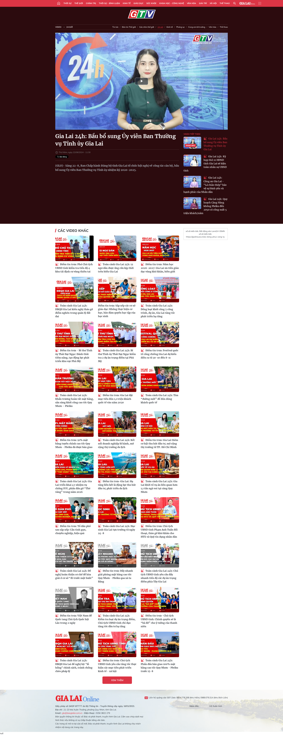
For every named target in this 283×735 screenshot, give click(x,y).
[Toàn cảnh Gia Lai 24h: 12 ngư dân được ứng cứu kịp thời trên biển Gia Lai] (117, 248)
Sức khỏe (151, 3)
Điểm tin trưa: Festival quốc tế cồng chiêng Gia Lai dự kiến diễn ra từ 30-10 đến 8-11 (159, 354)
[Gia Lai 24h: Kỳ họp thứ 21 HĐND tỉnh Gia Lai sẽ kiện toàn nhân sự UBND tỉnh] (192, 160)
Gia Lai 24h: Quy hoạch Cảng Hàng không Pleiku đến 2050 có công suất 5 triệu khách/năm (205, 206)
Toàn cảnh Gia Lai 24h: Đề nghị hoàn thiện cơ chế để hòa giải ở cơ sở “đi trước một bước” (74, 574)
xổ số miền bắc (192, 231)
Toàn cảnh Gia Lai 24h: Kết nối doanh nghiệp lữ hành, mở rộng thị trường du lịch (116, 444)
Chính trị (91, 3)
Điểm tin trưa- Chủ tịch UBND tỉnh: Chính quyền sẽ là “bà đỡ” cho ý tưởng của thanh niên (159, 621)
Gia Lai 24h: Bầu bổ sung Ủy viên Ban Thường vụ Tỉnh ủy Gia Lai (215, 144)
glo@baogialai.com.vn (72, 713)
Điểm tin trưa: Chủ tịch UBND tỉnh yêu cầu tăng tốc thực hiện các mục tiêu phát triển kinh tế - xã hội (117, 666)
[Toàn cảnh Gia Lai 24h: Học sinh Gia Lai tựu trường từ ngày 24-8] (117, 510)
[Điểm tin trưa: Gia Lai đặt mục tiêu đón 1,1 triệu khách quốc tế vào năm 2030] (117, 379)
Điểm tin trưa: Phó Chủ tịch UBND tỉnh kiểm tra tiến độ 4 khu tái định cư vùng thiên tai (74, 268)
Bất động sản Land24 (209, 231)
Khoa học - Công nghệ (171, 3)
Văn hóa (191, 3)
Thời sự (67, 3)
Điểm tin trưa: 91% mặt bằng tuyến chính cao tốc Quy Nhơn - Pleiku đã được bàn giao (73, 444)
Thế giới (78, 3)
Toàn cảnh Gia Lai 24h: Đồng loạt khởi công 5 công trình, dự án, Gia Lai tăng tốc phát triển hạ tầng (158, 311)
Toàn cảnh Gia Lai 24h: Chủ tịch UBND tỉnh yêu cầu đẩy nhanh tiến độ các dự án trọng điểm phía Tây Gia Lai (159, 576)
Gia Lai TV (141, 14)
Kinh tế (127, 3)
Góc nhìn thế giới (146, 27)
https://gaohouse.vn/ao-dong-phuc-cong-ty (205, 237)
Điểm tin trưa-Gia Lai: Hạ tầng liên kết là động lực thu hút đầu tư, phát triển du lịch (117, 485)
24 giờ (69, 27)
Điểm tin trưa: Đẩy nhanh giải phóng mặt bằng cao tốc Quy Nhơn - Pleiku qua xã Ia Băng (115, 576)
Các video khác (73, 230)
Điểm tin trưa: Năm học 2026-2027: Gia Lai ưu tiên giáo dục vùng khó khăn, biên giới (160, 268)
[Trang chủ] (58, 3)
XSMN (222, 231)
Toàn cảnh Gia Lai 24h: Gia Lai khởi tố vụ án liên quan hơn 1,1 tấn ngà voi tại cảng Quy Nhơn (159, 487)
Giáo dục (138, 3)
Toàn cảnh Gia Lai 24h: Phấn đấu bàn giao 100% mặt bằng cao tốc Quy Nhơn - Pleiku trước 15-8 (159, 666)
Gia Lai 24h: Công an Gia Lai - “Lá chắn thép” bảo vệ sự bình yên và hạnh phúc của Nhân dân (205, 184)
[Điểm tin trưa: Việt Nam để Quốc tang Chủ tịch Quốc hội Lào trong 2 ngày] (74, 599)
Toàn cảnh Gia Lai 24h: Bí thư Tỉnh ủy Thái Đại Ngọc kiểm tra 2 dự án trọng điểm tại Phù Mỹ (117, 356)
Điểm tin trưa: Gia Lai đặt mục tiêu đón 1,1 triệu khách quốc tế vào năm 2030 (115, 399)
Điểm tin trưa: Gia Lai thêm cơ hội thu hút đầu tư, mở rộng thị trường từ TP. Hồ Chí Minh (159, 444)
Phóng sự (180, 27)
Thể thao (225, 3)
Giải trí (203, 3)
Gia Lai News (247, 3)
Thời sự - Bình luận (109, 3)
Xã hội (213, 3)
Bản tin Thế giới (129, 27)
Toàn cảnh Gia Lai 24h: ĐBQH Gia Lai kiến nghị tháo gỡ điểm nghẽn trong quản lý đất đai (74, 311)
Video (58, 27)
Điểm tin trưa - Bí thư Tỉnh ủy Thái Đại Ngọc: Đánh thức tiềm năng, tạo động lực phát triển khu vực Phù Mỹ (73, 356)
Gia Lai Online (77, 698)
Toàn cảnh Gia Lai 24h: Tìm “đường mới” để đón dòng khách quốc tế (159, 399)
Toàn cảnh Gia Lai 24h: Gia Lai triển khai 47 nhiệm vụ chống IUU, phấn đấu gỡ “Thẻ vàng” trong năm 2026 (73, 487)
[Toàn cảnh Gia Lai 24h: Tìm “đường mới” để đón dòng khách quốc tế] (160, 379)
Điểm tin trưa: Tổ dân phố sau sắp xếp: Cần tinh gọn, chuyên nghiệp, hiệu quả (73, 530)
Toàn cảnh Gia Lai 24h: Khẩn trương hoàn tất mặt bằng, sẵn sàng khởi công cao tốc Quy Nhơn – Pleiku (74, 400)
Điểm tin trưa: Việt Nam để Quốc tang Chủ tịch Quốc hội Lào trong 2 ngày (73, 619)
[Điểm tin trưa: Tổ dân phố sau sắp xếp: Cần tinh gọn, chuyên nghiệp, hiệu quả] (74, 510)
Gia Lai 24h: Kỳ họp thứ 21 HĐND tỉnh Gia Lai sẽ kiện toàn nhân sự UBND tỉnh (205, 163)
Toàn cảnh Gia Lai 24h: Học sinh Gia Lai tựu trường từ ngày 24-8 (116, 530)
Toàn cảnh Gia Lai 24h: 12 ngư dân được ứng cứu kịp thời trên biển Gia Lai (116, 268)
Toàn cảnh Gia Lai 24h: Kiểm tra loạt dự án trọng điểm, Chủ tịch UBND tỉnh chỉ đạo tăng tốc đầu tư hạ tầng (116, 621)
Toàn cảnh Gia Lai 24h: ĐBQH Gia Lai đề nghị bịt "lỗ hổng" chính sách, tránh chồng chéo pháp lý (73, 666)
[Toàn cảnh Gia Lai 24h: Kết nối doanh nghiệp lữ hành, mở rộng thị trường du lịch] (117, 424)
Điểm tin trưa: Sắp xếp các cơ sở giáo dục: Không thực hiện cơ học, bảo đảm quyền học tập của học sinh (116, 311)
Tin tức (115, 27)
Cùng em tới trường (196, 27)
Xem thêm (117, 680)
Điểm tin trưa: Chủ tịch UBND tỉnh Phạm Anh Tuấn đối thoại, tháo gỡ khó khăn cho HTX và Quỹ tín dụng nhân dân (159, 531)
